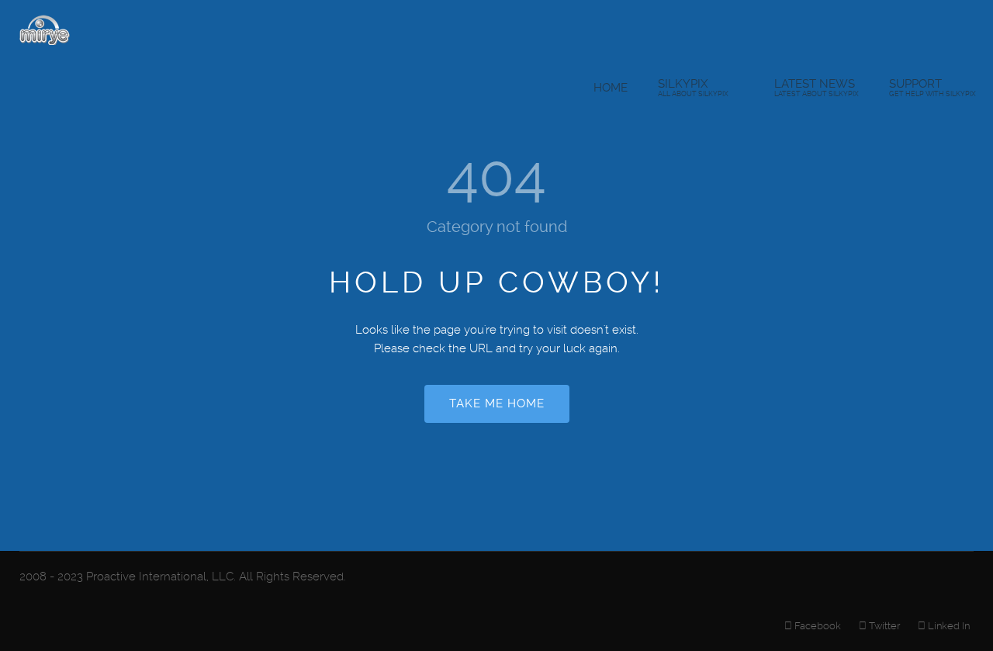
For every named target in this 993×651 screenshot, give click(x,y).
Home (610, 88)
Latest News (816, 87)
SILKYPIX (693, 87)
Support (932, 87)
